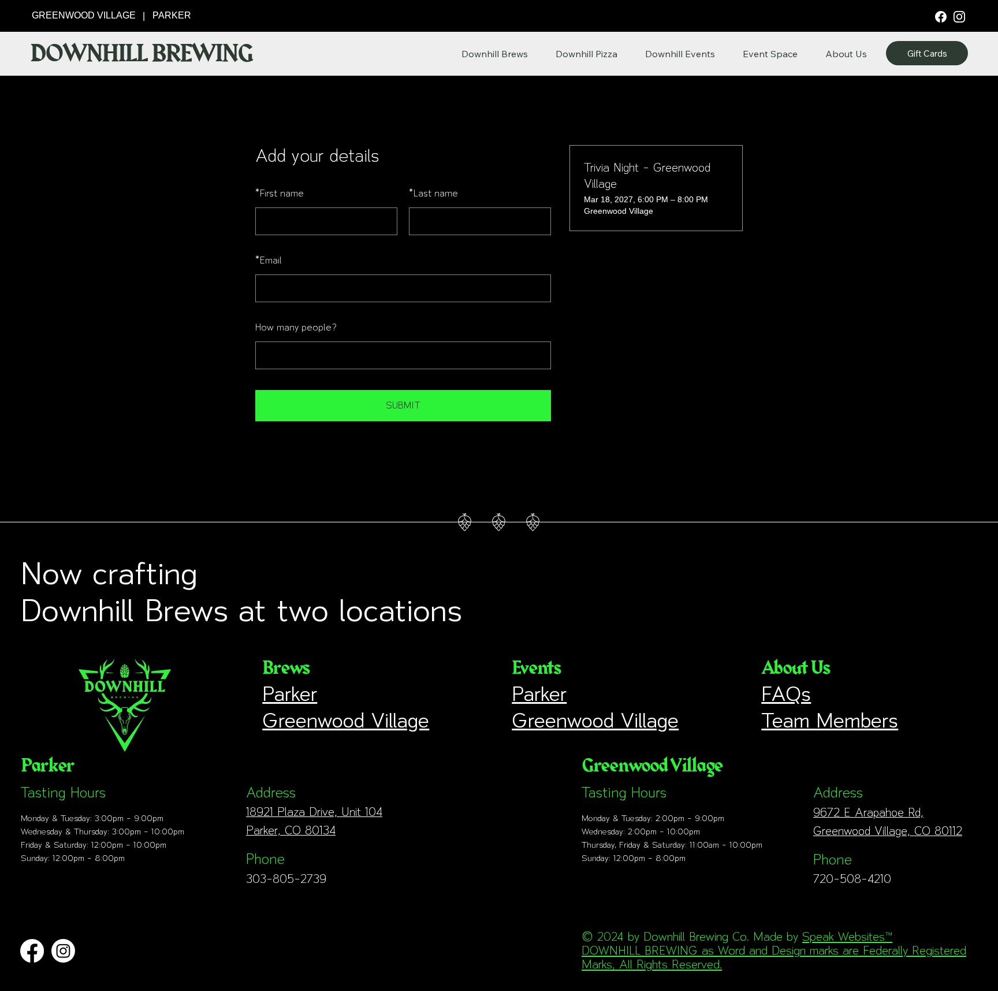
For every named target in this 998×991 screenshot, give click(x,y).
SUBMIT (403, 405)
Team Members (829, 720)
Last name (433, 193)
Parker (289, 694)
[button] (846, 54)
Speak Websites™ (847, 937)
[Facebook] (940, 16)
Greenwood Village (345, 720)
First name (279, 193)
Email (268, 260)
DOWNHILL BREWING (141, 54)
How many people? (296, 327)
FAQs (786, 694)
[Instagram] (959, 16)
